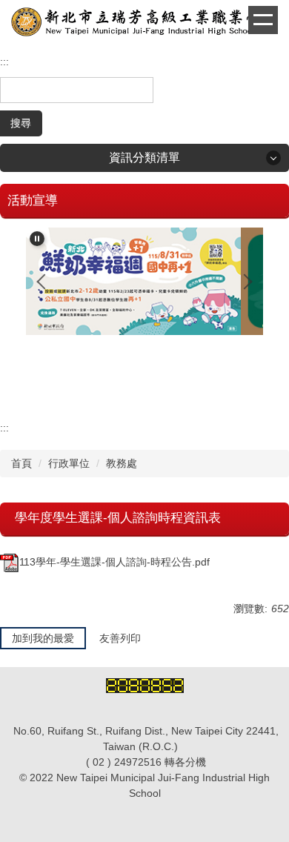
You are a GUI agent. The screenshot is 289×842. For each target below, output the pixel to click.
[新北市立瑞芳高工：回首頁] (144, 23)
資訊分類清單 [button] (144, 157)
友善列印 (120, 638)
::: (4, 61)
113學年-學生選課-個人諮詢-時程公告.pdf (114, 562)
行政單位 (69, 463)
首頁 (21, 463)
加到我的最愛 (43, 638)
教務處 (121, 463)
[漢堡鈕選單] (263, 20)
